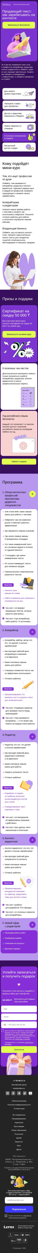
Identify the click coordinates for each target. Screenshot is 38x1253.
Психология (19, 1134)
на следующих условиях (21, 1039)
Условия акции (19, 1108)
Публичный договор (19, 1101)
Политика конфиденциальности (19, 1105)
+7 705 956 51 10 (19, 1081)
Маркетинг (19, 1142)
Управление (19, 1122)
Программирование (19, 1119)
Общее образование (19, 1130)
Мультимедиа (19, 1126)
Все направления (19, 1115)
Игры (19, 1145)
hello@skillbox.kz (19, 1088)
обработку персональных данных (19, 1217)
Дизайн (19, 1138)
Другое (18, 1149)
